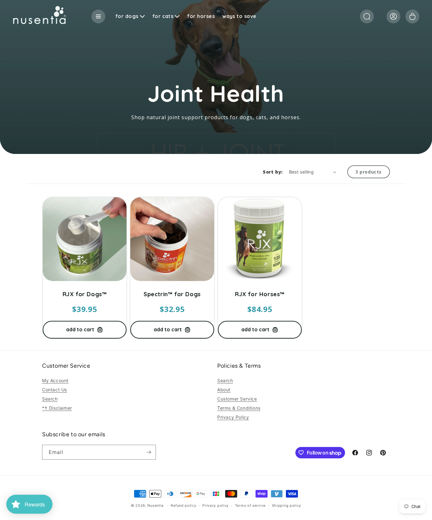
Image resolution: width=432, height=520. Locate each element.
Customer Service (237, 398)
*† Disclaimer (57, 408)
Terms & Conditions (239, 408)
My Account (55, 380)
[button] (367, 16)
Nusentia (155, 505)
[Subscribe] (149, 452)
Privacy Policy (233, 417)
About (224, 389)
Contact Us (54, 389)
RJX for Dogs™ (85, 294)
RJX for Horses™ (260, 294)
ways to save (239, 16)
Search (50, 398)
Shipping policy (286, 505)
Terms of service (250, 505)
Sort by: (272, 172)
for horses (201, 16)
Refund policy (183, 505)
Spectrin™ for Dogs (172, 294)
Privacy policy (215, 505)
